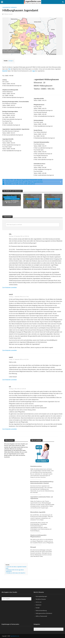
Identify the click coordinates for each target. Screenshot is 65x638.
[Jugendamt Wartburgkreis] (11, 199)
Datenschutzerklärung (41, 610)
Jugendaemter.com (14, 636)
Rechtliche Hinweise (41, 599)
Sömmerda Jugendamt (53, 201)
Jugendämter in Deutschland (12, 198)
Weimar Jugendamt (32, 201)
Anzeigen (11, 60)
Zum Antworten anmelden (9, 287)
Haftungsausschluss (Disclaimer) (44, 613)
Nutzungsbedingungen (41, 596)
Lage (33, 71)
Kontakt (37, 607)
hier (9, 69)
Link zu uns (38, 602)
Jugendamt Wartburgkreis (12, 201)
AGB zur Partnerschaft (41, 616)
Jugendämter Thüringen (9, 7)
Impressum (38, 604)
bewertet (4, 71)
